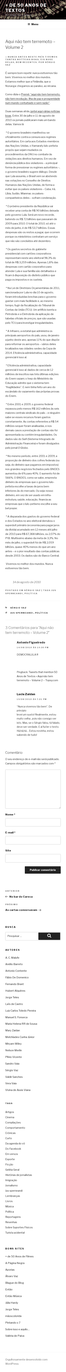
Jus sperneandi (21, 613)
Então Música (13, 1296)
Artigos (9, 1112)
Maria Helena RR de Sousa (21, 1023)
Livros (9, 1201)
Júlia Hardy (11, 1302)
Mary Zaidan (12, 1030)
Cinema (9, 1117)
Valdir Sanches (14, 1077)
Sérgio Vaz (32, 590)
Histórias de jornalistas (18, 1174)
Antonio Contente (16, 970)
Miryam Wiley (13, 1043)
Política (31, 593)
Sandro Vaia (12, 1063)
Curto (8, 1138)
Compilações (13, 1122)
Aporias (10, 1269)
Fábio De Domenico (17, 977)
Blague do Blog (14, 1282)
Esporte (10, 1159)
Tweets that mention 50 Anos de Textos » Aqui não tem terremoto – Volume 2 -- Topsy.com (37, 676)
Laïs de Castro (14, 1004)
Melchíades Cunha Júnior (19, 1037)
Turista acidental (15, 1232)
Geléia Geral (12, 1169)
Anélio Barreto (14, 964)
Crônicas (10, 1132)
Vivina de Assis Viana (17, 1090)
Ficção (9, 1164)
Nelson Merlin (13, 1050)
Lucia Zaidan (26, 694)
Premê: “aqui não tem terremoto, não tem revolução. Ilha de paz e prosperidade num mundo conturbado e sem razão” (32, 99)
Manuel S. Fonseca (16, 1017)
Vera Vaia (11, 1083)
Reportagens (13, 1216)
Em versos (11, 1153)
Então (8, 1289)
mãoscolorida (13, 1316)
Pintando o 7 (12, 1322)
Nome (10, 814)
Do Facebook (13, 1148)
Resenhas (11, 1222)
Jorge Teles (12, 997)
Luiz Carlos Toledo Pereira (20, 1010)
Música (9, 1206)
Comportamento (15, 1127)
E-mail (10, 832)
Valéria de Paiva (14, 1335)
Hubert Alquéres (15, 990)
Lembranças (12, 1195)
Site (8, 850)
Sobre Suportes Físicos (19, 1227)
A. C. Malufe (12, 957)
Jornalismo (11, 1185)
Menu (34, 24)
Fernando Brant (14, 984)
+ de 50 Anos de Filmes (19, 1256)
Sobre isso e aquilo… (17, 1329)
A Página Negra (14, 1263)
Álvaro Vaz (11, 1276)
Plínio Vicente (13, 1057)
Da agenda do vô (15, 1143)
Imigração (11, 1180)
